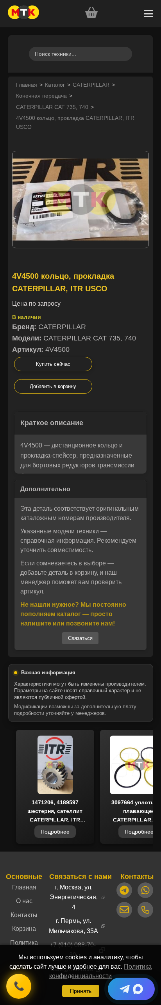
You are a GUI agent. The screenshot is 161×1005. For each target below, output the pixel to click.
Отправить (80, 569)
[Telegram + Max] (131, 989)
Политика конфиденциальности (86, 592)
